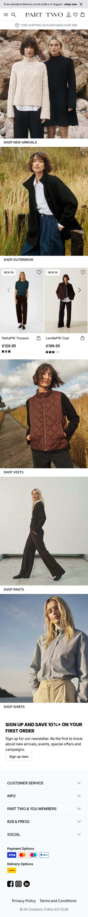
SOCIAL (13, 834)
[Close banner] (81, 4)
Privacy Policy (24, 901)
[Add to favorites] (39, 272)
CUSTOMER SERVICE (25, 783)
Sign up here (18, 756)
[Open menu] (5, 15)
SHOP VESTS (13, 472)
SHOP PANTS (14, 589)
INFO (11, 796)
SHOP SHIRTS (14, 707)
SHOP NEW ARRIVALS (20, 142)
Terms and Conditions (57, 901)
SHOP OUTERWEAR (18, 259)
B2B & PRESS (18, 821)
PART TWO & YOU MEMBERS (31, 808)
